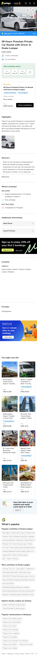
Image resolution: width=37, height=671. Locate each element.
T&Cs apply (18, 250)
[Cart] (26, 3)
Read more (5, 177)
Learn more (8, 337)
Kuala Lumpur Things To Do (24, 654)
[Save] (15, 364)
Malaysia (10, 654)
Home (3, 654)
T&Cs (34, 33)
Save (17, 510)
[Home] (11, 3)
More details (7, 99)
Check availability (25, 105)
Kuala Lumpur (6, 52)
